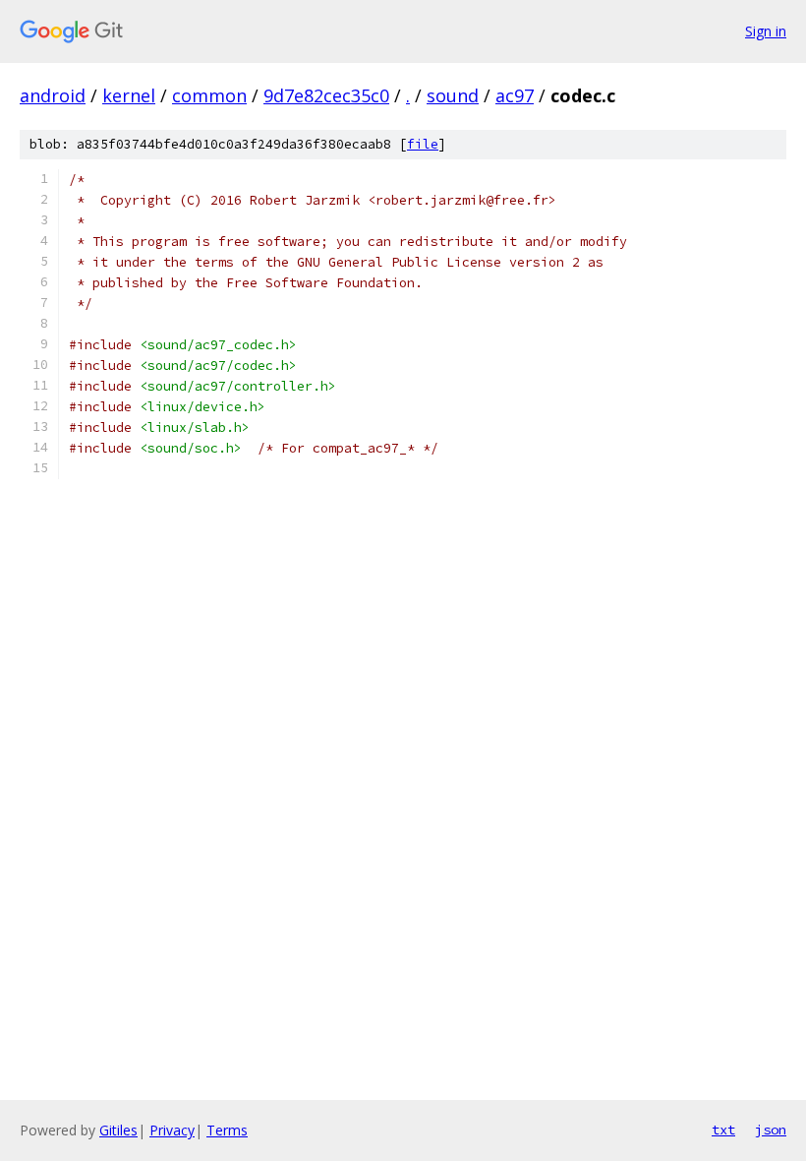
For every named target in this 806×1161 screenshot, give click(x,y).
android (53, 95)
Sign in (765, 31)
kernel (128, 95)
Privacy (172, 1130)
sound (453, 95)
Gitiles (118, 1130)
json (770, 1129)
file (422, 144)
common (209, 95)
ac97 (514, 95)
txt (723, 1129)
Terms (227, 1130)
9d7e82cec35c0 (326, 95)
